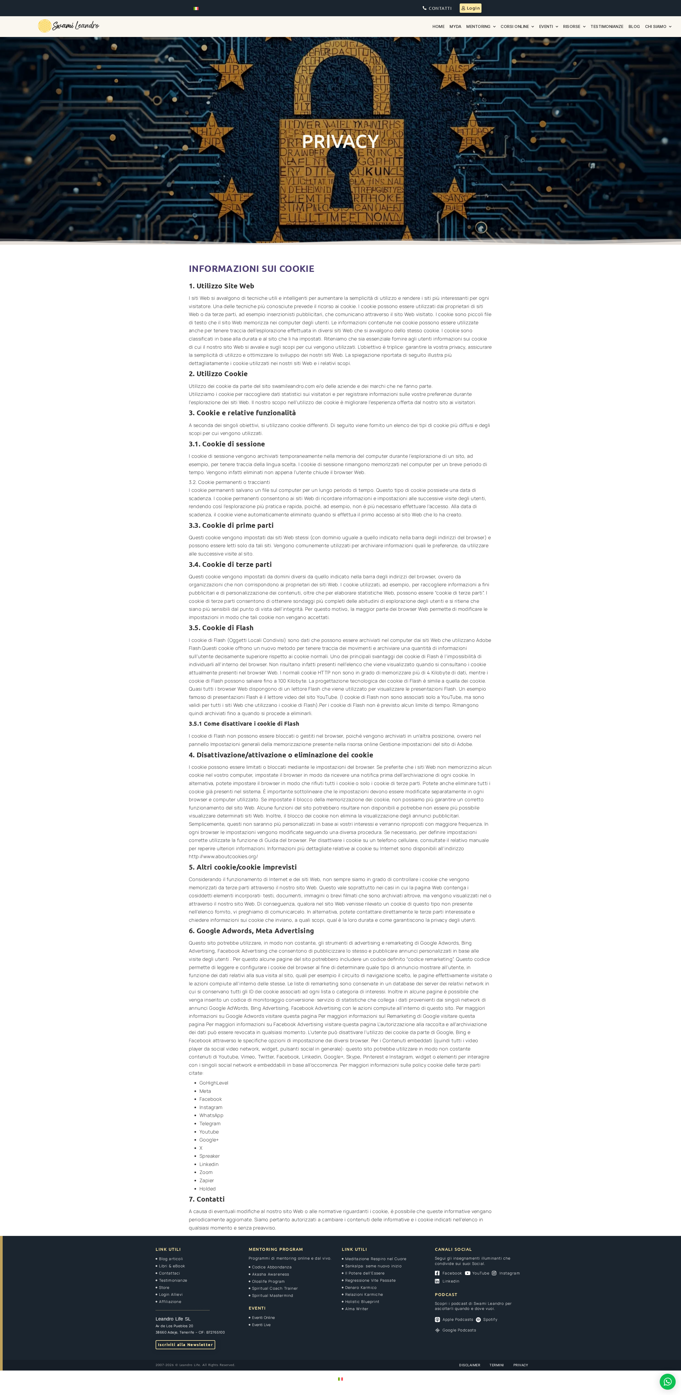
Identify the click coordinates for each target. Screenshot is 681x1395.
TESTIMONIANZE (607, 26)
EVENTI (546, 26)
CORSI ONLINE (515, 26)
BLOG (634, 26)
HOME (439, 26)
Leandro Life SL (173, 1319)
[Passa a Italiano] (196, 8)
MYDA (455, 26)
